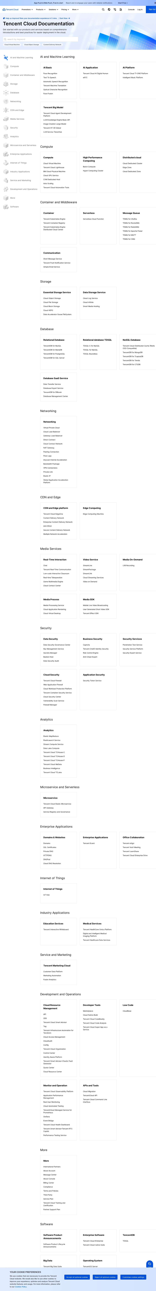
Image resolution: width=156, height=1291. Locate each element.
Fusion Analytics (49, 979)
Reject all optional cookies (105, 1277)
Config (46, 1045)
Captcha (86, 645)
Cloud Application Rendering (54, 609)
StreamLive (87, 565)
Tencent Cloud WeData (52, 764)
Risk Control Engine (90, 653)
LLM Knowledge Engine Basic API (56, 120)
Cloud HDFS (48, 310)
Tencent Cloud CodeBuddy (94, 1019)
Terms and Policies (50, 1191)
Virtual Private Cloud (51, 428)
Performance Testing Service (54, 1135)
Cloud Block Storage (51, 306)
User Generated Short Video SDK (96, 609)
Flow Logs (47, 456)
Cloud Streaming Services (93, 577)
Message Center (49, 1175)
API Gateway (48, 808)
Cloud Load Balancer (51, 432)
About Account (49, 1171)
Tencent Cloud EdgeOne (53, 514)
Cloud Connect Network (53, 444)
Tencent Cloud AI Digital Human (95, 73)
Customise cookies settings (133, 1277)
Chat (45, 565)
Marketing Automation (52, 975)
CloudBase (127, 1011)
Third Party (47, 1195)
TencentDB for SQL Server (53, 358)
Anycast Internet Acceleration (55, 460)
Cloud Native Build (90, 1015)
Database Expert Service (53, 388)
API (44, 1014)
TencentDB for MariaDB (52, 350)
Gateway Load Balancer (52, 436)
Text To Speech (49, 77)
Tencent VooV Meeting (132, 847)
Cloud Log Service (90, 298)
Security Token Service (92, 681)
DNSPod (46, 859)
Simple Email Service (51, 267)
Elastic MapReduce (51, 736)
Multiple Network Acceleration (55, 534)
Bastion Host (48, 657)
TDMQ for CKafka (130, 219)
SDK (45, 1018)
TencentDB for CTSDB (131, 364)
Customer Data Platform (53, 971)
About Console (49, 1179)
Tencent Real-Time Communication (57, 569)
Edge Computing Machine (93, 514)
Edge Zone (127, 167)
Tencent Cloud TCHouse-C (54, 752)
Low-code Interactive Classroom (56, 573)
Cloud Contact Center (52, 586)
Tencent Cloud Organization (54, 1049)
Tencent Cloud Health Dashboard (56, 1125)
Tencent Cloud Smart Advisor (55, 1022)
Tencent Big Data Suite (52, 1266)
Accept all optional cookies (77, 1277)
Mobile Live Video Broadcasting (95, 605)
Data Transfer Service (52, 384)
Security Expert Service (132, 653)
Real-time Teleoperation (52, 577)
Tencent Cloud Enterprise (93, 1241)
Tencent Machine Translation (54, 85)
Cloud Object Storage (31, 44)
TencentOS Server (90, 1266)
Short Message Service (52, 259)
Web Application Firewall (53, 685)
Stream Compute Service (53, 744)
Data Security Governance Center (56, 645)
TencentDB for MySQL (52, 346)
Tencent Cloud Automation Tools (56, 187)
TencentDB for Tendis (131, 360)
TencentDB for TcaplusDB (133, 356)
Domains (46, 843)
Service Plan (48, 1199)
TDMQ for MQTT (129, 235)
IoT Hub (46, 895)
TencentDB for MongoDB (132, 352)
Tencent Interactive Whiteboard (56, 929)
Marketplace (88, 1011)
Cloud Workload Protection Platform (57, 689)
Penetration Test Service (132, 645)
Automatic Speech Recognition (55, 81)
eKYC (85, 77)
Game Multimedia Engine (53, 581)
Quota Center (48, 1068)
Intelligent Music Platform (133, 77)
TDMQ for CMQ (129, 239)
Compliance (48, 1187)
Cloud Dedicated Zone (132, 171)
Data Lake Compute (51, 748)
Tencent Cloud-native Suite (94, 1245)
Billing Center (48, 1183)
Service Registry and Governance (56, 812)
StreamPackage (89, 569)
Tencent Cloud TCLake (52, 772)
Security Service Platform (133, 649)
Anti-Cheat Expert (90, 657)
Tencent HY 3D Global (52, 128)
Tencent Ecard (89, 843)
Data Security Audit (51, 661)
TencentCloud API (90, 1095)
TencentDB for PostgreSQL (54, 354)
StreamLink (87, 573)
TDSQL (125, 1241)
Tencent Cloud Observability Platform (58, 1091)
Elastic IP (47, 476)
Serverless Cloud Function (93, 219)
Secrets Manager (50, 653)
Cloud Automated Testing (53, 1106)
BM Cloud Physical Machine (54, 171)
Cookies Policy (20, 1287)
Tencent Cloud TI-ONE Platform (135, 73)
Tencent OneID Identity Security (96, 649)
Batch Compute (89, 167)
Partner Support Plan (51, 1209)
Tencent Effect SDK (91, 613)
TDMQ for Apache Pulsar (132, 231)
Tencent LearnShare (131, 851)
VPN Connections (50, 468)
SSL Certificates (49, 847)
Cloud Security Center (52, 697)
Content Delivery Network (52, 44)
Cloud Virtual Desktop (52, 613)
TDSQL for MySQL (90, 350)
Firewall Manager (50, 705)
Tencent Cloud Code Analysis (94, 1023)
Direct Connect (49, 440)
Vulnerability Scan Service (53, 701)
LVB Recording (128, 565)
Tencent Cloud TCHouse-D (54, 756)
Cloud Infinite (88, 302)
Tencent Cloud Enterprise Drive (135, 855)
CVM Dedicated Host (51, 179)
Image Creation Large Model (54, 124)
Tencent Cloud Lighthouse (53, 167)
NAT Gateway (48, 448)
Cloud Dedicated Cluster (132, 163)
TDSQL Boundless (90, 354)
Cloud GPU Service (50, 175)
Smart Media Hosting (91, 306)
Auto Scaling (48, 183)
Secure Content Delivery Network (56, 530)
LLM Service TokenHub (52, 132)
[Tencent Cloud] (10, 9)
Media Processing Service (53, 605)
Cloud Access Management (54, 1037)
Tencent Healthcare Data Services (96, 940)
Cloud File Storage (50, 302)
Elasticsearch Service (51, 740)
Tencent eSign (128, 843)
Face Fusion (48, 93)
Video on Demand (90, 581)
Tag (44, 1026)
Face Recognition (50, 73)
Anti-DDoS (47, 526)
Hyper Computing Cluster (93, 171)
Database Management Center (55, 396)
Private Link (48, 472)
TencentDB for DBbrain (52, 392)
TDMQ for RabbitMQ (131, 227)
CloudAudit (47, 1041)
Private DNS (48, 851)
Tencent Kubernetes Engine (54, 219)
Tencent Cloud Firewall (52, 681)
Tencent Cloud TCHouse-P (54, 760)
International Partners (51, 1167)
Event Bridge (48, 1121)
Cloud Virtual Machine (12, 44)
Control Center (49, 1053)
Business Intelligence (51, 768)
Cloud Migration (89, 1091)
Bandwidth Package (51, 464)
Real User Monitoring (51, 1102)
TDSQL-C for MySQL (91, 346)
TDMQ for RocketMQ (131, 223)
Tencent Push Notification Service (56, 263)
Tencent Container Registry (54, 223)
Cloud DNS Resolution (52, 863)
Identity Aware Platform (52, 1057)
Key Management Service (53, 649)
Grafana (46, 1117)
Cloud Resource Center (52, 1072)
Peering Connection (51, 452)
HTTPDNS (47, 855)
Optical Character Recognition (55, 89)
